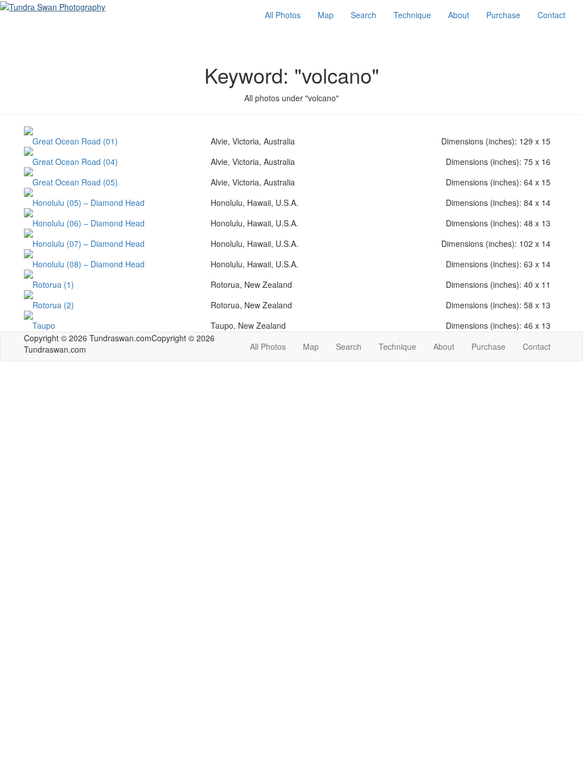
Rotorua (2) (53, 305)
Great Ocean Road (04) (75, 161)
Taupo (43, 325)
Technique (412, 14)
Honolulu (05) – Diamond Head (88, 202)
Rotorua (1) (53, 284)
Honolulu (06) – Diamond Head (88, 223)
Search (363, 14)
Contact (551, 14)
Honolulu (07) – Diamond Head (88, 243)
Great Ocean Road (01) (75, 141)
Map (326, 14)
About (458, 14)
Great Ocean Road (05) (75, 182)
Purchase (503, 14)
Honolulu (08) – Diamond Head (88, 264)
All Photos (283, 14)
